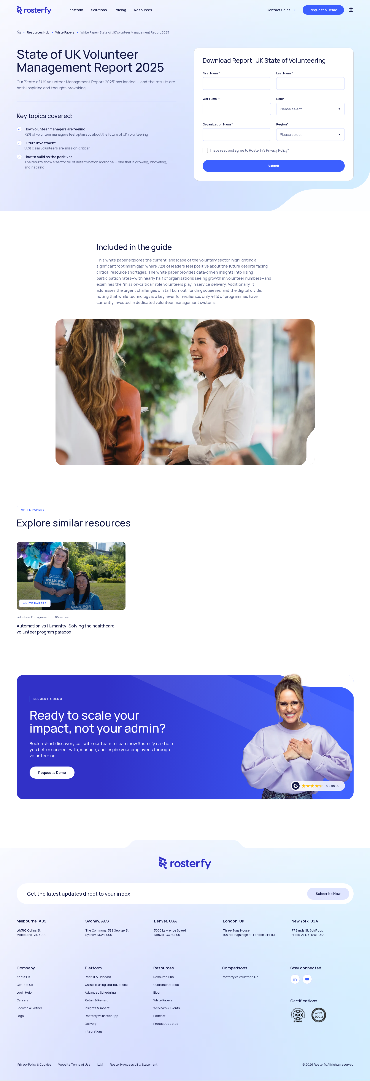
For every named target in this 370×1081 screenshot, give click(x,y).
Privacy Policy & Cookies (34, 1064)
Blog (156, 992)
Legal (20, 1016)
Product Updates (165, 1024)
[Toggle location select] (351, 10)
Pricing (120, 10)
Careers (22, 1000)
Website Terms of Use (74, 1064)
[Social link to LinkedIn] (295, 979)
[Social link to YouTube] (307, 979)
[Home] (19, 32)
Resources (143, 10)
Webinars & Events (166, 1008)
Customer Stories (166, 985)
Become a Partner (29, 1008)
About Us (23, 977)
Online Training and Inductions (106, 985)
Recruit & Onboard (98, 977)
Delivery (90, 1024)
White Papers (65, 32)
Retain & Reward (96, 1000)
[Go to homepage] (34, 10)
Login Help (24, 992)
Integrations (94, 1031)
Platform (75, 10)
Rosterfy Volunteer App (101, 1016)
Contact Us (25, 985)
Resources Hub (38, 32)
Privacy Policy (276, 150)
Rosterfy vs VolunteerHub (240, 977)
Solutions (99, 10)
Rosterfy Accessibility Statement (133, 1064)
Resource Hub (163, 977)
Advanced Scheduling (100, 992)
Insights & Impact (97, 1008)
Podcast (159, 1016)
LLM (100, 1064)
